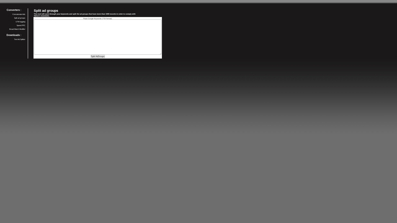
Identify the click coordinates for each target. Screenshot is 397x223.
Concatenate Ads (18, 14)
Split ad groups (19, 18)
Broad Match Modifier (17, 29)
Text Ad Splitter (19, 39)
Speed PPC (21, 25)
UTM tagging (20, 22)
